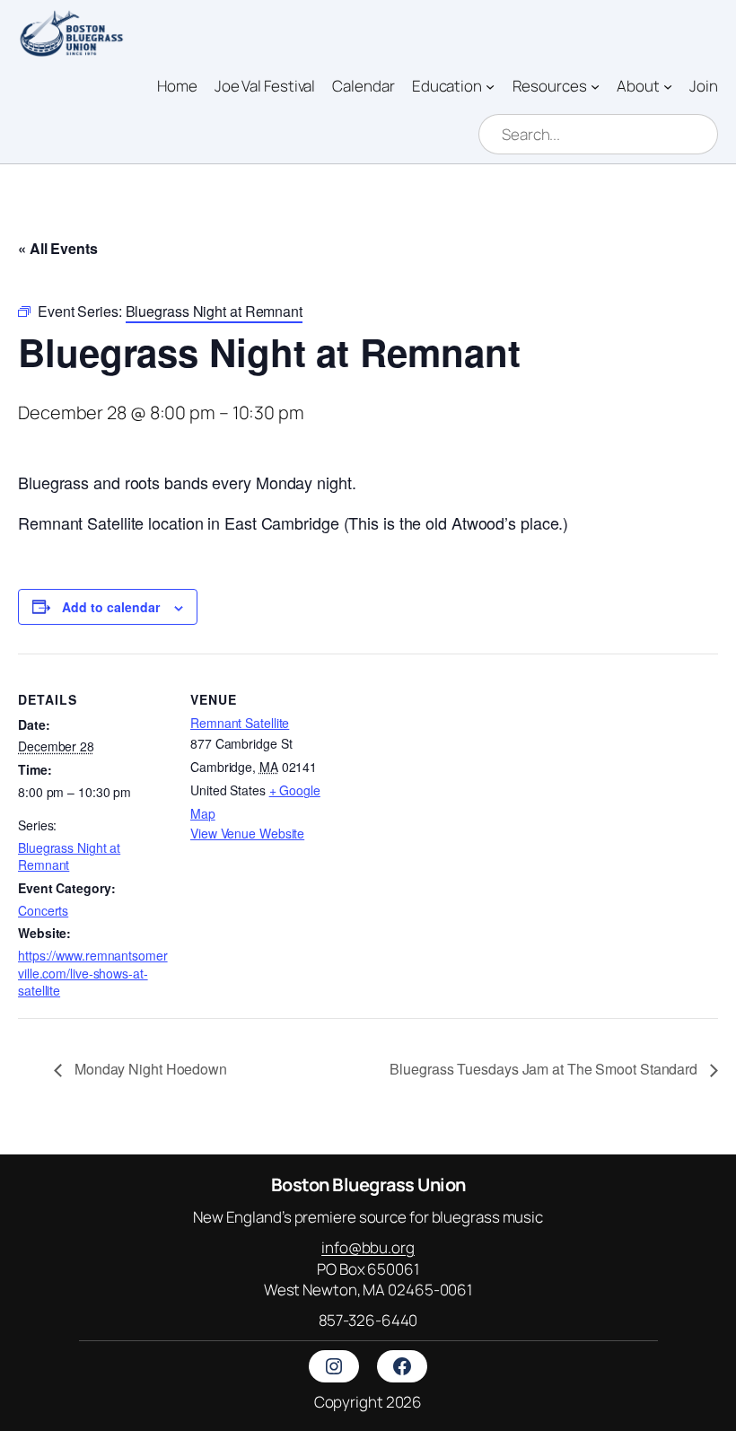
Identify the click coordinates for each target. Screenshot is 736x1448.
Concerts (43, 910)
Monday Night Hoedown (149, 1068)
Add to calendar (111, 607)
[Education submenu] (490, 85)
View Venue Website (247, 833)
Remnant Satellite (239, 723)
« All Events (58, 248)
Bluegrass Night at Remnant (69, 856)
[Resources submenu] (595, 85)
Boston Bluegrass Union (368, 1184)
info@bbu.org (368, 1247)
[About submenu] (667, 85)
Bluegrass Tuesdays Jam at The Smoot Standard (545, 1068)
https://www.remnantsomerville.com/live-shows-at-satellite (93, 972)
